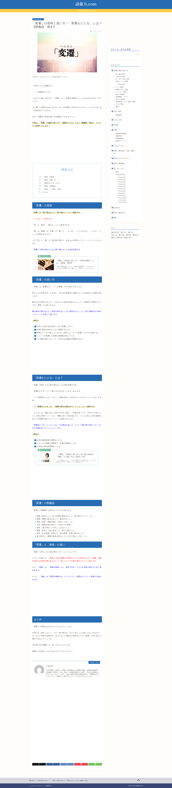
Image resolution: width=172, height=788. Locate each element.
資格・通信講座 (119, 163)
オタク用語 (119, 104)
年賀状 (129, 234)
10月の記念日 (122, 198)
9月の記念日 (122, 195)
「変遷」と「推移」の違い (52, 189)
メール (131, 232)
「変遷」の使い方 (49, 180)
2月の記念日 (122, 179)
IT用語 (116, 125)
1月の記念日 (122, 177)
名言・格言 (118, 111)
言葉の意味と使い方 (38, 19)
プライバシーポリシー (37, 785)
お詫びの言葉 (120, 76)
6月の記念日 (122, 188)
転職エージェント (122, 141)
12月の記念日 (122, 202)
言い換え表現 (120, 74)
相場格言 (119, 115)
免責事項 (48, 785)
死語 (117, 106)
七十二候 (115, 234)
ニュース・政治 (121, 92)
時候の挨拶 (121, 84)
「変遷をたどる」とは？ (51, 183)
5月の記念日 (122, 186)
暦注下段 (136, 234)
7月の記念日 (122, 191)
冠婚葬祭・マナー (122, 97)
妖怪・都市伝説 (119, 212)
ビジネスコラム (119, 146)
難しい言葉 (128, 237)
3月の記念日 (122, 182)
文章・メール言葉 (122, 81)
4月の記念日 (122, 184)
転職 (115, 130)
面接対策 (119, 136)
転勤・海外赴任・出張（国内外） (124, 152)
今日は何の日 (120, 174)
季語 (117, 172)
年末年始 (122, 234)
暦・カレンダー (119, 168)
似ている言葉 (120, 99)
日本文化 (117, 207)
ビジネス (124, 232)
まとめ (45, 192)
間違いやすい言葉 (122, 89)
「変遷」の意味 (48, 177)
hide (70, 170)
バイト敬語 (119, 87)
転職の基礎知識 (121, 133)
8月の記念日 (122, 193)
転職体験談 (119, 138)
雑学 (115, 218)
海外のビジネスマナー (122, 158)
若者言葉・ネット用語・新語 (125, 101)
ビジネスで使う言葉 (122, 79)
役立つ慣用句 (120, 94)
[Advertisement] (67, 145)
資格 (114, 237)
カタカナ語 (118, 120)
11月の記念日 (122, 200)
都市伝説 (120, 237)
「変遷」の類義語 (49, 186)
